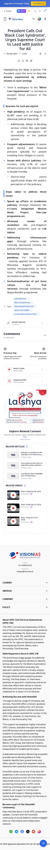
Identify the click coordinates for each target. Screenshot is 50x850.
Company (25, 599)
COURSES (25, 582)
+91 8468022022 (25, 565)
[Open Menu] (43, 843)
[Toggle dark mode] (29, 11)
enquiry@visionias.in (25, 571)
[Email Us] (40, 11)
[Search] (33, 19)
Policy (25, 607)
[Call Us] (35, 11)
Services (25, 590)
